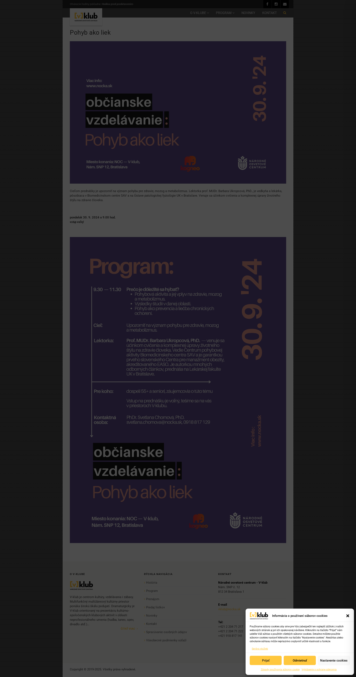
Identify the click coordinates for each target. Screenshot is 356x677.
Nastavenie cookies (334, 660)
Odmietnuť (300, 660)
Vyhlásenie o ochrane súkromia (319, 669)
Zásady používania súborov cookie (280, 669)
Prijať (265, 660)
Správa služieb (260, 648)
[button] (348, 616)
